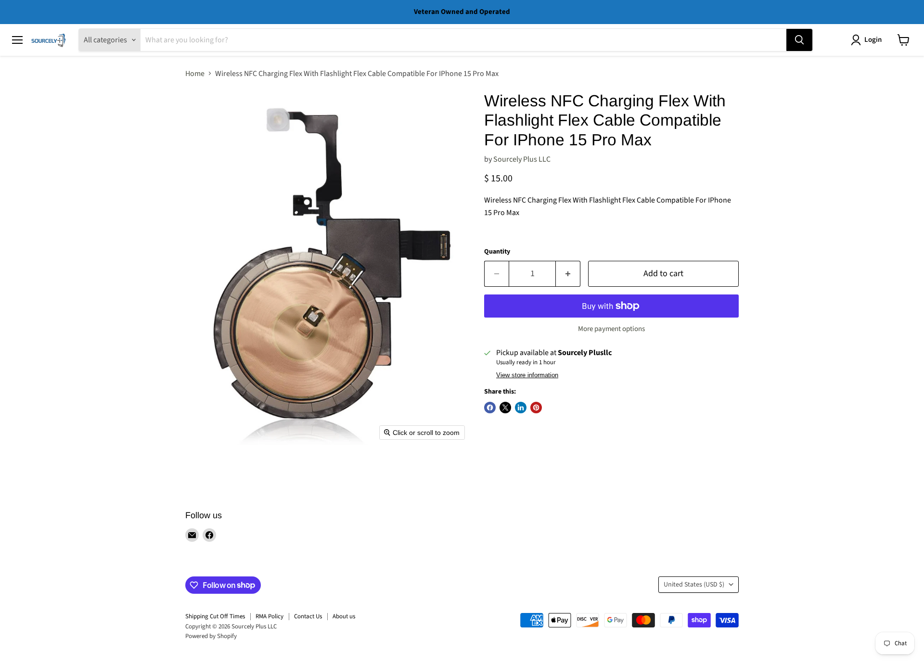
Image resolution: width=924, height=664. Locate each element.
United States (694, 584)
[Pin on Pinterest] (536, 407)
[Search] (799, 40)
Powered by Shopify (211, 636)
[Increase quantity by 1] (568, 274)
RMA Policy (269, 616)
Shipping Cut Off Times (215, 616)
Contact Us (308, 616)
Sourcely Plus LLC (522, 159)
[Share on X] (505, 407)
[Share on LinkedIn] (520, 407)
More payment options (611, 329)
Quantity (497, 251)
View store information (527, 375)
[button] (868, 40)
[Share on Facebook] (490, 407)
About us (344, 616)
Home (195, 73)
